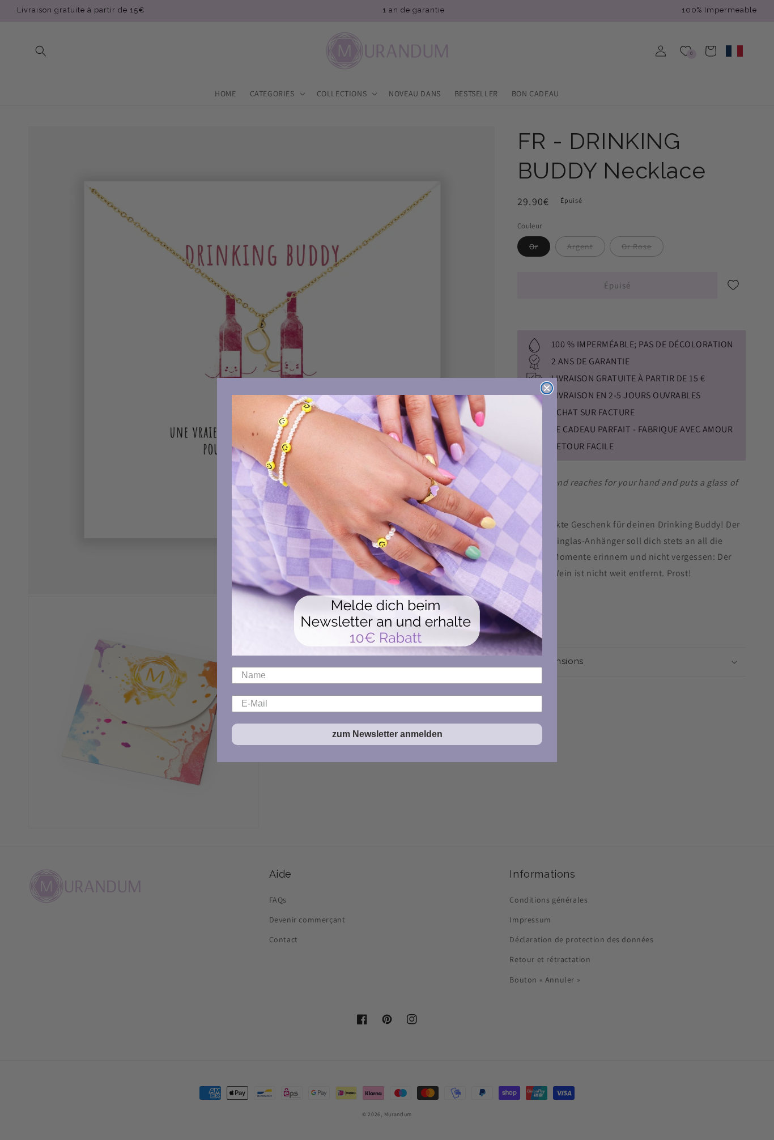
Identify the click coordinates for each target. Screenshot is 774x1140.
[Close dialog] (546, 388)
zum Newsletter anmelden (387, 734)
